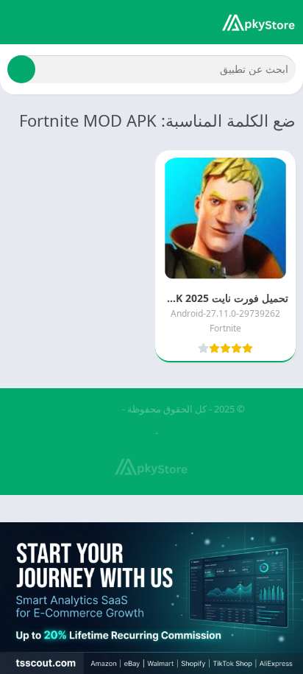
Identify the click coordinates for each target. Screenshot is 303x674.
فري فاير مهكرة (193, 432)
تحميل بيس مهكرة (115, 432)
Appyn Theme (89, 408)
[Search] (21, 69)
